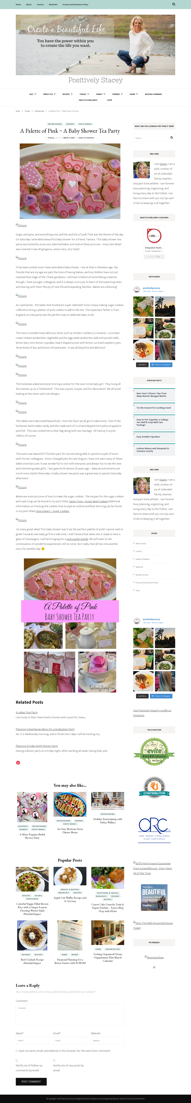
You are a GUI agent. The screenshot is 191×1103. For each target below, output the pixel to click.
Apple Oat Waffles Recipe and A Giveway (70, 899)
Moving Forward (153, 94)
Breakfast (64, 892)
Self (31, 94)
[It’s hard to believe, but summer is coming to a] (143, 306)
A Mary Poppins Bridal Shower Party (32, 836)
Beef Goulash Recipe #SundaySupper (32, 961)
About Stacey (140, 543)
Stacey (51, 137)
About (29, 4)
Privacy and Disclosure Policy (75, 4)
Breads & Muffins (70, 889)
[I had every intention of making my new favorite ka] (143, 328)
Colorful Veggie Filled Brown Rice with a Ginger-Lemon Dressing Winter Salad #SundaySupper (32, 909)
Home (18, 4)
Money (75, 954)
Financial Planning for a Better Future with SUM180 (70, 961)
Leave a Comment (86, 137)
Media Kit (53, 4)
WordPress (140, 1098)
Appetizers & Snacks (107, 893)
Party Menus (85, 124)
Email (57, 1033)
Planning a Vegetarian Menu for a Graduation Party (45, 729)
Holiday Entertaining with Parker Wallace (107, 820)
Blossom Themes (119, 1098)
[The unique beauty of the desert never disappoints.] (165, 306)
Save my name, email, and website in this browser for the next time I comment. (65, 1051)
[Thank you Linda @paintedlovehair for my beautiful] (165, 350)
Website (95, 1033)
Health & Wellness (88, 100)
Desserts (23, 826)
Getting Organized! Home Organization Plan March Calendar (107, 957)
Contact (40, 4)
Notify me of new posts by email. (68, 1068)
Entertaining (55, 124)
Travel (83, 94)
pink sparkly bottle (77, 539)
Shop (109, 100)
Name (20, 1033)
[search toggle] (173, 4)
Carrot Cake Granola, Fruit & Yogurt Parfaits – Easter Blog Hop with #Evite (107, 908)
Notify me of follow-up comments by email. (29, 1068)
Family (99, 94)
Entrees (26, 954)
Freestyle (48, 94)
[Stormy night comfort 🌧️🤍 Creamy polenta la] (143, 350)
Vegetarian (32, 899)
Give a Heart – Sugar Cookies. (52, 511)
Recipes (66, 94)
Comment (22, 1001)
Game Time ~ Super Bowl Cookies (88, 501)
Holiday (115, 896)
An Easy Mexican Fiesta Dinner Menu (70, 830)
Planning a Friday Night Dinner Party (37, 746)
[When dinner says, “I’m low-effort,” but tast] (165, 328)
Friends (116, 94)
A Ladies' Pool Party (27, 712)
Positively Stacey (95, 80)
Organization (113, 949)
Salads (38, 895)
